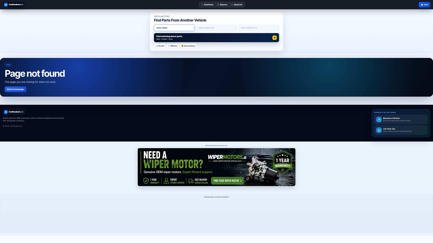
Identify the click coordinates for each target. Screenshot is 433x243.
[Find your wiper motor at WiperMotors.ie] (216, 167)
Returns (223, 4)
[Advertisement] (216, 215)
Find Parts (208, 4)
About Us (238, 4)
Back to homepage (15, 89)
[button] (216, 37)
